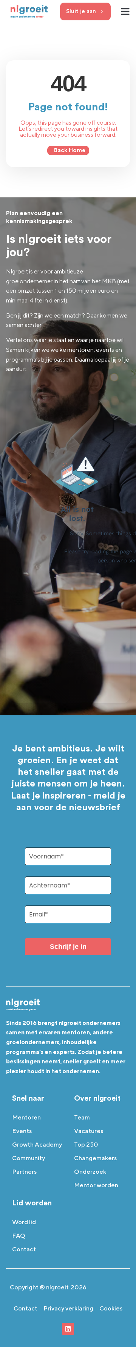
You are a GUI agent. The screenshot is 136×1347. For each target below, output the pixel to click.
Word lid (24, 1222)
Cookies (110, 1308)
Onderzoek (90, 1171)
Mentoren (26, 1117)
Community (28, 1158)
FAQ (18, 1235)
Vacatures (88, 1131)
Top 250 (86, 1144)
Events (22, 1131)
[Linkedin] (68, 1329)
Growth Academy (37, 1144)
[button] (125, 11)
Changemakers (95, 1158)
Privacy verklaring (68, 1308)
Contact (24, 1249)
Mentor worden (96, 1185)
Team (82, 1117)
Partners (24, 1171)
